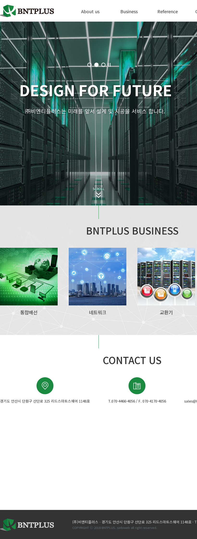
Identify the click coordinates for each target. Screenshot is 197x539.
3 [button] (103, 64)
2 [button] (96, 64)
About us (90, 11)
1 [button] (89, 64)
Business (129, 11)
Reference (167, 11)
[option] (98, 113)
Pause (109, 65)
